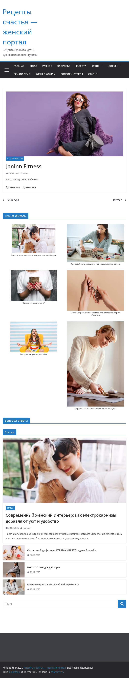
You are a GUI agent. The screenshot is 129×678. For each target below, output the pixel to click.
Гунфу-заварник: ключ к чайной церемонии (53, 584)
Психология (21, 74)
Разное (47, 66)
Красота (80, 66)
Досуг (112, 66)
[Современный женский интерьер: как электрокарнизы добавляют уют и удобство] (64, 470)
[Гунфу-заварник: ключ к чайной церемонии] (14, 587)
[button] (101, 66)
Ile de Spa (13, 200)
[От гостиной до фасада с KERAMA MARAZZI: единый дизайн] (14, 552)
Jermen (117, 200)
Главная (18, 66)
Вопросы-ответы (72, 74)
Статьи (92, 74)
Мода (33, 66)
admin (26, 173)
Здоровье (63, 66)
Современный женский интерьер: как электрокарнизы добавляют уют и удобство (61, 518)
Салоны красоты (15, 158)
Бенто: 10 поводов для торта (43, 567)
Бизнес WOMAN (45, 74)
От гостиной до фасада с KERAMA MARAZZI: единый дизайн (61, 550)
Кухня (95, 66)
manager (27, 528)
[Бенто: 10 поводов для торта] (14, 569)
